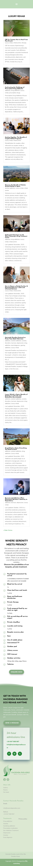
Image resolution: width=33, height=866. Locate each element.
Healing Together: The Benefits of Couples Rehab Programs (16, 138)
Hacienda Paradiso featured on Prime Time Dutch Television (15, 338)
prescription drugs (14, 93)
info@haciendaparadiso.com (11, 808)
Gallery (5, 788)
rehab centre (17, 43)
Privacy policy (23, 819)
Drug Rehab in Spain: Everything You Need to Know (16, 448)
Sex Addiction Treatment (11, 830)
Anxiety (5, 835)
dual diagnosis (15, 345)
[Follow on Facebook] (9, 754)
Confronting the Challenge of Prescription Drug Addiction (14, 88)
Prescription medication (10, 828)
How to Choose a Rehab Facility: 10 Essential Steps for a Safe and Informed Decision (16, 288)
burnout (13, 343)
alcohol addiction (10, 188)
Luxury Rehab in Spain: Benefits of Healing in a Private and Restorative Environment (16, 396)
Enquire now (16, 672)
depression (20, 343)
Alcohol (5, 824)
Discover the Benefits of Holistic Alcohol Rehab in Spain (15, 185)
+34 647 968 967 (13, 742)
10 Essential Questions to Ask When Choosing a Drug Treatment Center (16, 236)
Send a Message (12, 723)
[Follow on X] (20, 754)
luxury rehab (9, 43)
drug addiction (15, 90)
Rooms (5, 790)
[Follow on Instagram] (14, 754)
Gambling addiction (9, 826)
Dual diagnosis (7, 837)
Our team (6, 792)
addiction (7, 90)
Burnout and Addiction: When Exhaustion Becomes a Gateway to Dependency (16, 499)
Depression (6, 833)
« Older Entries (7, 530)
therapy (24, 43)
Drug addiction (7, 821)
